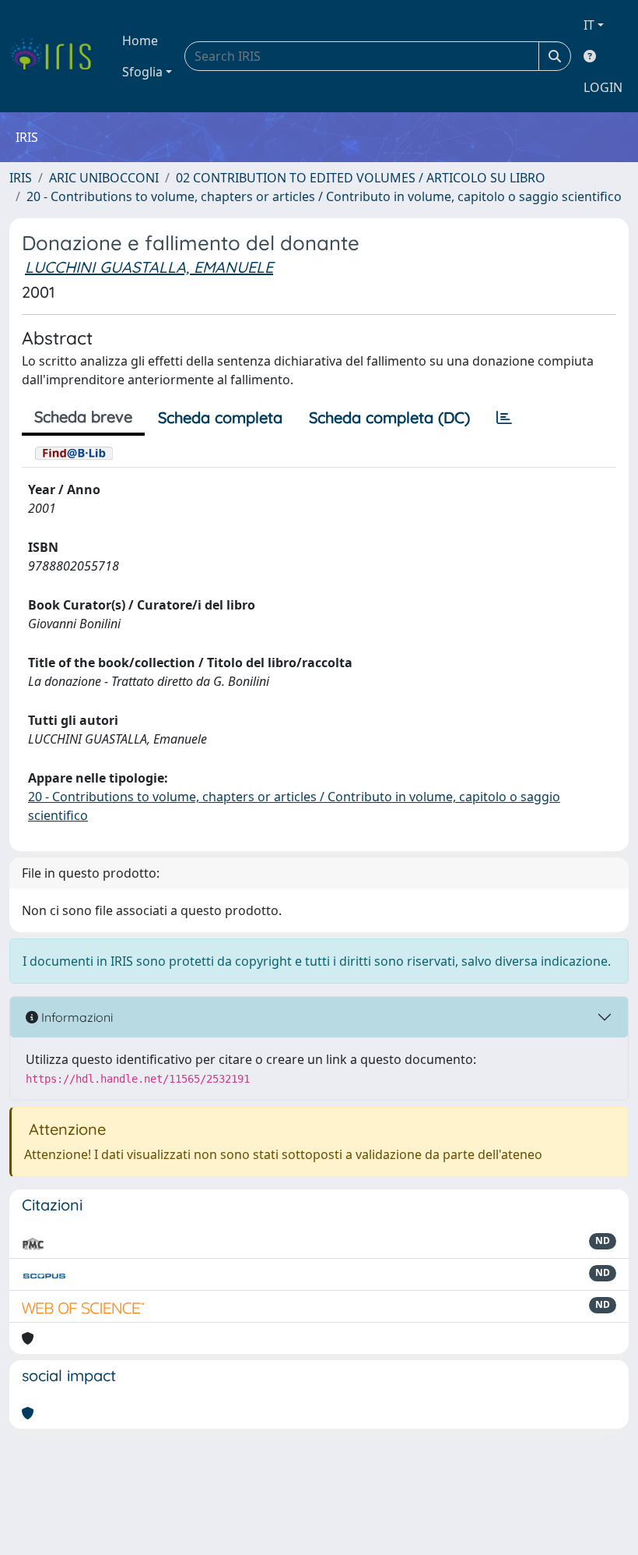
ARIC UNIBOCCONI (104, 177)
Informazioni (75, 1017)
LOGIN (603, 87)
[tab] (504, 417)
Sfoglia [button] (142, 71)
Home (140, 40)
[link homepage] (56, 56)
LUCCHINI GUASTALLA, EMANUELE (149, 267)
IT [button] (589, 25)
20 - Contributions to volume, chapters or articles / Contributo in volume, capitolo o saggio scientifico (324, 196)
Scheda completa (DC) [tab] (389, 417)
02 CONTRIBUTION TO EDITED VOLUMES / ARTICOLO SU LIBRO (360, 177)
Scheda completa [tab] (220, 417)
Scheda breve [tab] (83, 416)
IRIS (20, 177)
